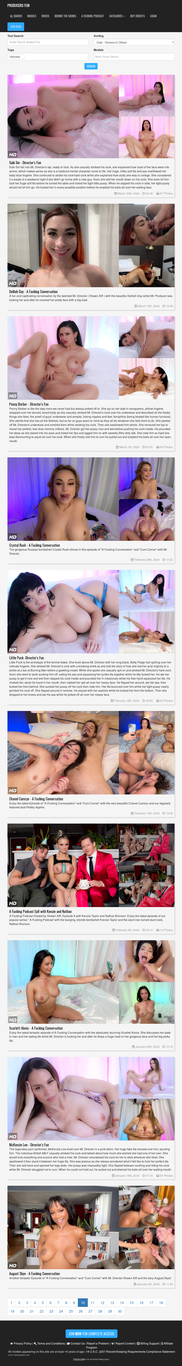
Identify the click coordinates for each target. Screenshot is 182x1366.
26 (81, 1311)
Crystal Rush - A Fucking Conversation (34, 545)
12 (102, 1302)
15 (132, 1302)
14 (122, 1302)
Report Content (125, 1343)
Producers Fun (18, 5)
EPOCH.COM (78, 1359)
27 (90, 1311)
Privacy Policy (22, 1343)
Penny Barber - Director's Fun (29, 404)
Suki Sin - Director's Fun (25, 162)
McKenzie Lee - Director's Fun (29, 1144)
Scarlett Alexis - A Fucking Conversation (36, 1028)
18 (161, 1302)
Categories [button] (116, 16)
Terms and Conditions (51, 1343)
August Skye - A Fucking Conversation (34, 1273)
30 (120, 1311)
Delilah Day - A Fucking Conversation (33, 291)
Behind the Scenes (65, 16)
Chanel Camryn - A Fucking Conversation (36, 798)
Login (153, 16)
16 (141, 1302)
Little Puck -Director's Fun (26, 657)
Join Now (15, 27)
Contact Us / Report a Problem (89, 1343)
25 (71, 1311)
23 (51, 1311)
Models (31, 16)
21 (32, 1311)
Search (17, 16)
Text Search (15, 36)
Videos (45, 16)
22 (42, 1311)
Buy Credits (137, 16)
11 (93, 1302)
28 (100, 1311)
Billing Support (149, 1343)
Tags (10, 50)
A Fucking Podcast (92, 16)
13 (112, 1302)
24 (61, 1311)
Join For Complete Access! (91, 1333)
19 (12, 1311)
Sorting (99, 36)
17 (151, 1302)
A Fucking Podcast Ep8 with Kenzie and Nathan (40, 911)
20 (22, 1311)
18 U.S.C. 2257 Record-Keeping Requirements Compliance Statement (130, 1351)
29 (110, 1311)
